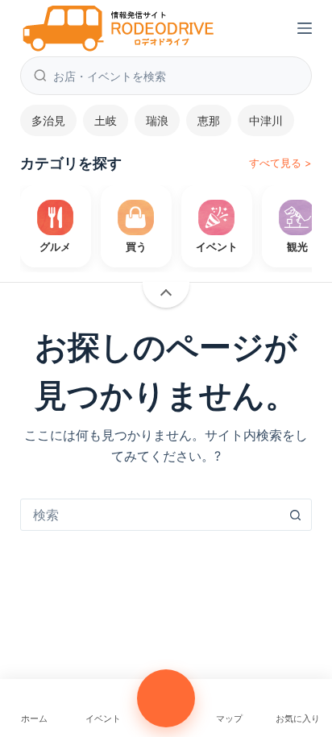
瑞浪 (157, 120)
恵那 (208, 120)
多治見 (48, 120)
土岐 (105, 120)
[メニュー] (304, 28)
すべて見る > (280, 162)
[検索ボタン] (295, 515)
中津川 (266, 120)
